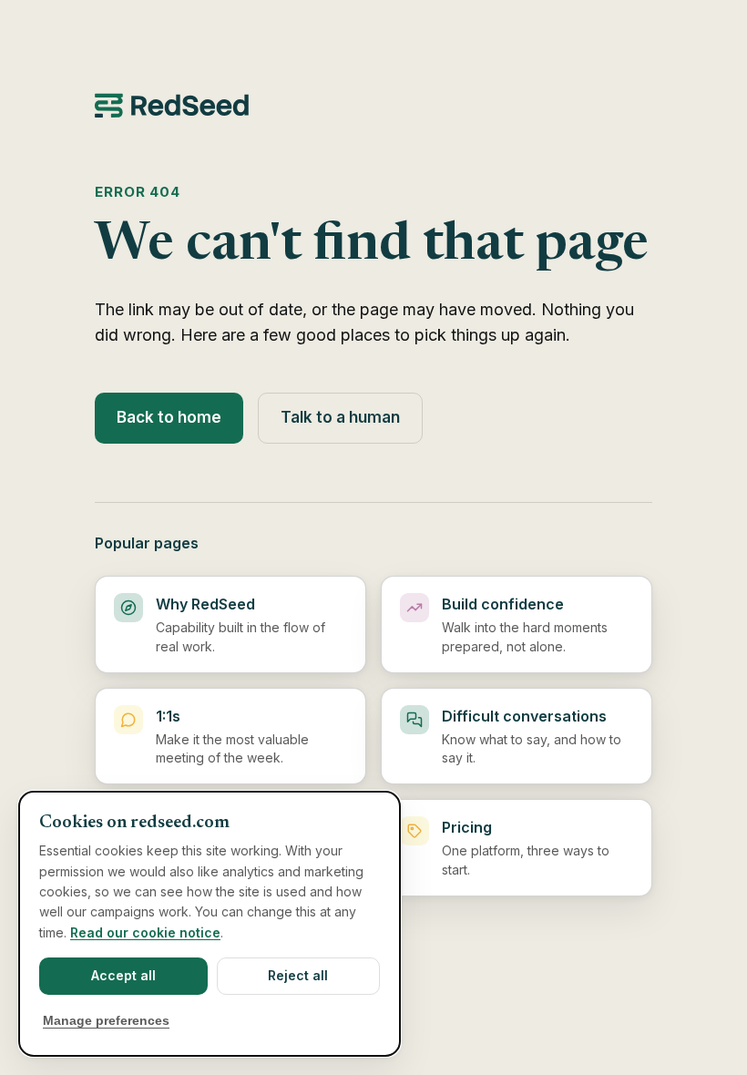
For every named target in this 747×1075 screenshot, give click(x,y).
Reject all (298, 975)
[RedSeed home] (373, 105)
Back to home (169, 417)
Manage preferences (106, 1021)
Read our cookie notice (145, 932)
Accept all (123, 975)
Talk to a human (340, 417)
